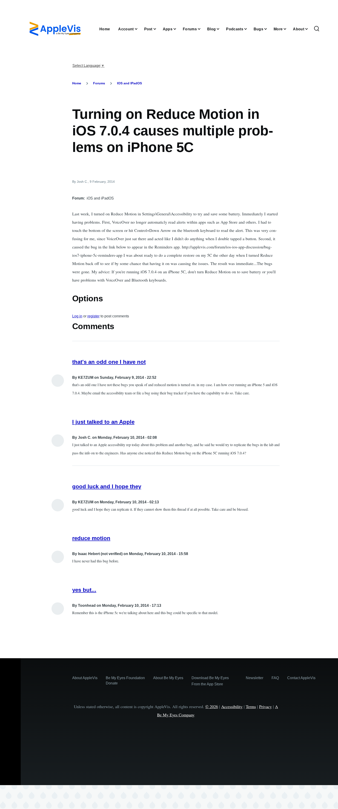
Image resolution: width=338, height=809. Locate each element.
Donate (112, 683)
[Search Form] (316, 29)
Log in (77, 316)
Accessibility (232, 706)
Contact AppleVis (301, 678)
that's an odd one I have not (109, 362)
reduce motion (91, 538)
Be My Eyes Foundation (125, 678)
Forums (99, 83)
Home (76, 83)
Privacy (265, 706)
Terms (251, 706)
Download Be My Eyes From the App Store (210, 681)
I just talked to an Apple (103, 422)
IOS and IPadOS (129, 83)
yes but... (84, 590)
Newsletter (254, 678)
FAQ (275, 678)
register (93, 316)
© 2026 (211, 706)
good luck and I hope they (106, 486)
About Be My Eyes (168, 678)
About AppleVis (84, 678)
